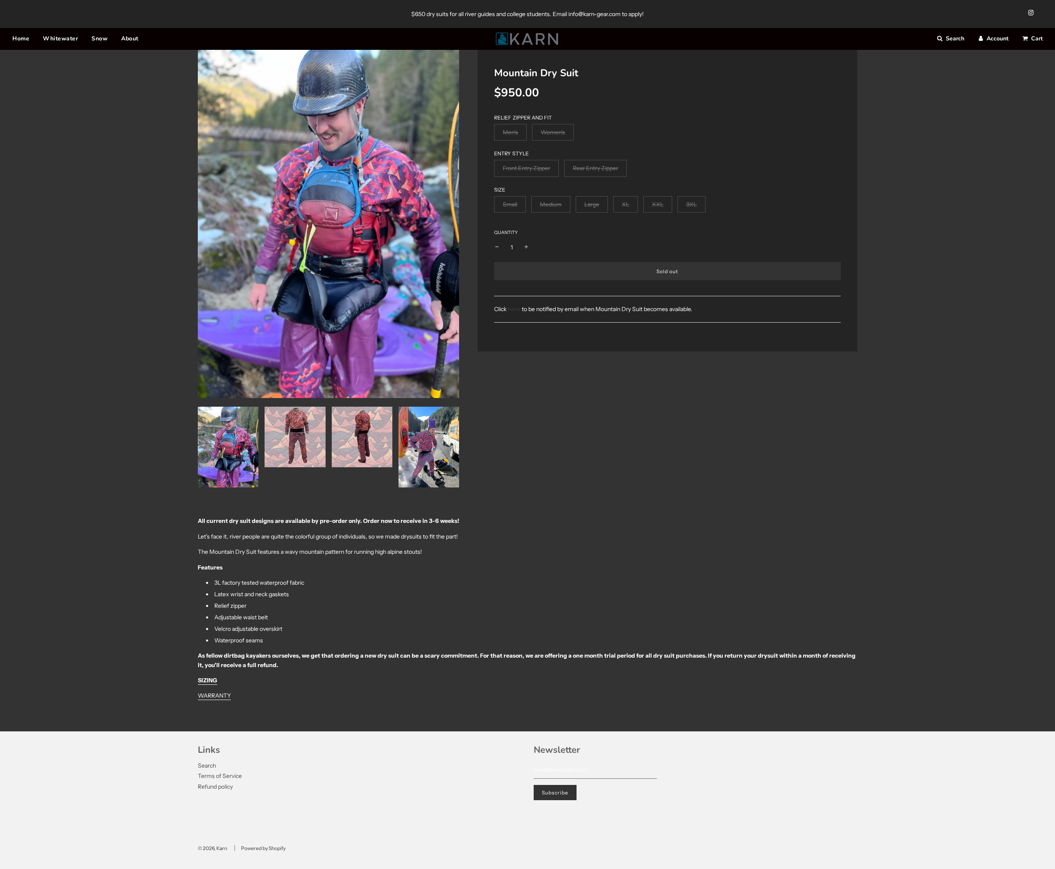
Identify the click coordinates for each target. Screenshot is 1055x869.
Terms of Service (220, 776)
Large (591, 204)
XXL (657, 204)
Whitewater (60, 38)
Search (207, 765)
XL (625, 204)
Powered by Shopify (263, 848)
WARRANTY (214, 695)
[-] (497, 247)
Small (510, 204)
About (129, 38)
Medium (551, 204)
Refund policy (215, 786)
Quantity (506, 232)
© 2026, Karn (212, 848)
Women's (553, 132)
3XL (691, 204)
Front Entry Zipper (526, 168)
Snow (99, 38)
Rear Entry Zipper (595, 168)
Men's (510, 132)
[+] (526, 247)
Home (20, 38)
